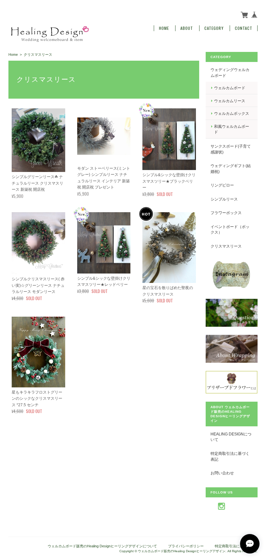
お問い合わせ (222, 473)
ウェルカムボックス (231, 113)
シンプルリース (224, 199)
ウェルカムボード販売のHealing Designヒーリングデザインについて (102, 546)
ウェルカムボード (229, 88)
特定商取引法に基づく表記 (230, 456)
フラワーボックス (226, 213)
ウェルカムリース (229, 101)
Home (164, 28)
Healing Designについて (231, 437)
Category (214, 28)
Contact (243, 28)
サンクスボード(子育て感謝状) (231, 149)
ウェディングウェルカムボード (230, 72)
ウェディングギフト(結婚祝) (231, 169)
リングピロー (222, 185)
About (186, 28)
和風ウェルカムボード (231, 129)
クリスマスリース (226, 246)
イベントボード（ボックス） (230, 230)
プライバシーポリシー (186, 546)
